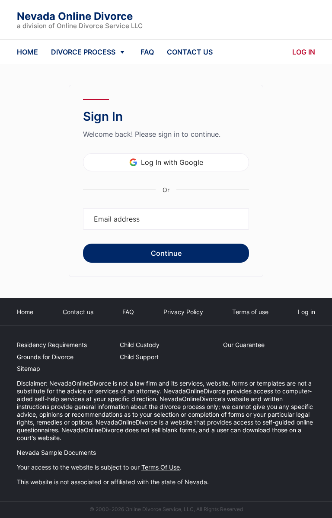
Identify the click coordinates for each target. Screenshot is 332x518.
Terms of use (250, 311)
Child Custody (140, 344)
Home (25, 311)
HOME (27, 52)
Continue (166, 253)
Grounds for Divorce (45, 356)
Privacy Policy (183, 311)
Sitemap (28, 368)
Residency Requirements (52, 344)
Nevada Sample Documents (56, 452)
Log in (306, 311)
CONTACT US (190, 52)
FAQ (147, 52)
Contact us (78, 311)
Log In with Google (172, 162)
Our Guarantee (244, 344)
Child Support (139, 356)
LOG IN (303, 52)
